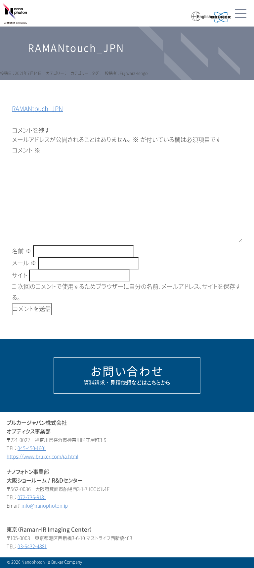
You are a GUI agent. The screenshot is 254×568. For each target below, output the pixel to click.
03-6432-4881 (32, 546)
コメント (26, 151)
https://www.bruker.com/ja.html (42, 457)
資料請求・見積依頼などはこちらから (127, 375)
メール (24, 263)
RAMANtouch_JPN (37, 109)
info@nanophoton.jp (44, 506)
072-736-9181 (32, 497)
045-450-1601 (32, 448)
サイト (19, 276)
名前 (21, 251)
